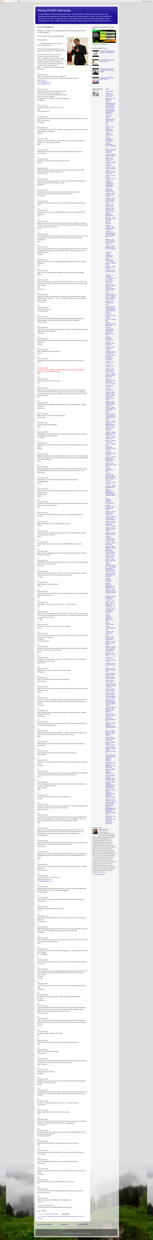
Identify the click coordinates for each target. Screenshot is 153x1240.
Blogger (88, 1233)
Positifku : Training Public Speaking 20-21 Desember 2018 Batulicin (111, 648)
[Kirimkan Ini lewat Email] (62, 1214)
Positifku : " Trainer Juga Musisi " (109, 134)
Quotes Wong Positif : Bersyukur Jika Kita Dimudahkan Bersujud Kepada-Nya (111, 717)
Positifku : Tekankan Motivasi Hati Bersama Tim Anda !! (109, 618)
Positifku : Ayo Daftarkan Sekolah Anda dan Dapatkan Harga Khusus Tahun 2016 (111, 288)
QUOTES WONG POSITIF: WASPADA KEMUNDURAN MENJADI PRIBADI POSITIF (111, 793)
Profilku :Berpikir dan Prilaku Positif (111, 696)
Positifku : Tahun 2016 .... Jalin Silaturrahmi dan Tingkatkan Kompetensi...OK (110, 603)
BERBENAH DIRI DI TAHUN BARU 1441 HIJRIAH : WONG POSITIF (110, 105)
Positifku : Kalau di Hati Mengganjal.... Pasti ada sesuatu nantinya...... (111, 447)
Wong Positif (104, 829)
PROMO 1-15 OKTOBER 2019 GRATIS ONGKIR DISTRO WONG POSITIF (110, 702)
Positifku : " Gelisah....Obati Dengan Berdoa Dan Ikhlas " (110, 227)
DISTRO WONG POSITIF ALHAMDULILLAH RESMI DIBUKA (107, 70)
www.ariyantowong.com (44, 82)
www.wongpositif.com (43, 84)
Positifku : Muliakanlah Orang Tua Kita (110, 190)
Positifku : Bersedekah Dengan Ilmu (109, 338)
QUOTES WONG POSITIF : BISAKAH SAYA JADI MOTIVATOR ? (111, 726)
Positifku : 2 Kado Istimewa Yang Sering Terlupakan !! (111, 248)
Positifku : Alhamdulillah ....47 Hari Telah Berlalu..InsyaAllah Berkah (111, 261)
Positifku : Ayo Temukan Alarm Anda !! (110, 303)
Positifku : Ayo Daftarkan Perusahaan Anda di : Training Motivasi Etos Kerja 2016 (111, 278)
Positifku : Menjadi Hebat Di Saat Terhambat (111, 513)
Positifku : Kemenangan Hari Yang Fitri (111, 453)
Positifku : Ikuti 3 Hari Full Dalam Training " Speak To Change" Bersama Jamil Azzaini (110, 396)
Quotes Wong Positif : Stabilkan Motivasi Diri (110, 739)
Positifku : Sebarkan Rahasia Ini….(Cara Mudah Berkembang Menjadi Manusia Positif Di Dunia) (111, 567)
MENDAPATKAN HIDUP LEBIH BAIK (110, 121)
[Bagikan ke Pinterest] (69, 1214)
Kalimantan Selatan (109, 116)
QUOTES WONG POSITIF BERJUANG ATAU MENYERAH (111, 765)
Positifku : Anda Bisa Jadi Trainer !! (110, 272)
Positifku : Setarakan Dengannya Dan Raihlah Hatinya (110, 585)
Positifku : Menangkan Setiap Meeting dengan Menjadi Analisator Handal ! (110, 493)
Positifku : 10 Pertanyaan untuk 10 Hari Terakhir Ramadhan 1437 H (110, 234)
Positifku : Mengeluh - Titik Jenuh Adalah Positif (110, 507)
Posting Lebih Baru (44, 1224)
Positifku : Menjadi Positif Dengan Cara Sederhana (111, 518)
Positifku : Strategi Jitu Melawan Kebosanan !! (111, 597)
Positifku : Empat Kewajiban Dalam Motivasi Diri (110, 375)
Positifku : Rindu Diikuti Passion (110, 556)
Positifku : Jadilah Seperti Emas (110, 437)
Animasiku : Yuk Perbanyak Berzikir (110, 100)
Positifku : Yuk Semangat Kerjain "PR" (111, 654)
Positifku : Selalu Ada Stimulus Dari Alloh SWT (111, 575)
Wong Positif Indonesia (54, 10)
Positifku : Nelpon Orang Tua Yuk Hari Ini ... (110, 195)
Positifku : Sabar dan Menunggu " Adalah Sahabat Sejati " (110, 200)
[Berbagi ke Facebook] (67, 1214)
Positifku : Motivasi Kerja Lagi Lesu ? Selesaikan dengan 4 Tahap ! (111, 524)
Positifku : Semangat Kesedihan (108, 580)
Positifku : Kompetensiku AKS (110, 470)
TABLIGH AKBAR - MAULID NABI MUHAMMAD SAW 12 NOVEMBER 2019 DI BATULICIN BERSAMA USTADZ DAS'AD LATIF (111, 808)
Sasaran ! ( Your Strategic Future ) (110, 800)
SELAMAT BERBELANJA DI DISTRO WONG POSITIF (107, 51)
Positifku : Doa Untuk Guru (110, 362)
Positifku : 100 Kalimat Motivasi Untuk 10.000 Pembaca (110, 242)
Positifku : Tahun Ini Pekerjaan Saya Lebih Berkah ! (110, 611)
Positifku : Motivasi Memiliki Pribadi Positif (111, 529)
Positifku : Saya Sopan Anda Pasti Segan (110, 561)
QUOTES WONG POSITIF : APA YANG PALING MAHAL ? (110, 709)
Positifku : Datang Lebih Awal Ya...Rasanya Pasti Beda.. (110, 357)
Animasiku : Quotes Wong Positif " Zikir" (109, 95)
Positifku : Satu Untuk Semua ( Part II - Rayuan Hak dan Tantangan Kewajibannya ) (110, 212)
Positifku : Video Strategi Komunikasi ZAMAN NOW (110, 129)
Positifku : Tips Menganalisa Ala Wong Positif (110, 638)
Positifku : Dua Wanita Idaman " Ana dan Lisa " (110, 370)
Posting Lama (83, 1224)
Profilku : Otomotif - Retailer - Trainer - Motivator (111, 685)
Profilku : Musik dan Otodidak (110, 681)
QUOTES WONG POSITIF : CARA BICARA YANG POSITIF (110, 733)
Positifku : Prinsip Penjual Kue (110, 543)
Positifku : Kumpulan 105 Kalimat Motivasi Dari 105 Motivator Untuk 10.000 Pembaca (111, 477)
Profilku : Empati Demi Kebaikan (110, 677)
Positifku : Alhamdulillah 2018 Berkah (109, 139)
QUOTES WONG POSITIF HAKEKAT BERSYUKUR (110, 771)
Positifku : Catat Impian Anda (110, 347)
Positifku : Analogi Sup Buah (110, 267)
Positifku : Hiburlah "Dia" (109, 389)
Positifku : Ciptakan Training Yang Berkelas (110, 352)
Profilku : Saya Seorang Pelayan (110, 693)
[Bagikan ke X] (65, 1214)
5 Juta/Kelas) (109, 91)
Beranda (65, 1224)
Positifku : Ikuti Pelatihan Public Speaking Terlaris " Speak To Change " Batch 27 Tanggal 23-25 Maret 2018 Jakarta (110, 406)
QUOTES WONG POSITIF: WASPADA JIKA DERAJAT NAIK (110, 778)
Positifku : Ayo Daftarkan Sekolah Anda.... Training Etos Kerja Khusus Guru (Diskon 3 (111, 296)
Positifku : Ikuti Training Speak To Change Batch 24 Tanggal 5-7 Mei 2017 (111, 416)
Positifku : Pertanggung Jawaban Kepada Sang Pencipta (110, 538)
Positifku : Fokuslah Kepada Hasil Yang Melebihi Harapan (110, 381)
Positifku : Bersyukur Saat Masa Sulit (110, 343)
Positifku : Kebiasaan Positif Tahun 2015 (110, 172)
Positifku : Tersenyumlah (110, 623)
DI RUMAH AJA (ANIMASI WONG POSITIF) (107, 78)
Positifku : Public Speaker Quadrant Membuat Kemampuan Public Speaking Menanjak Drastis (111, 550)
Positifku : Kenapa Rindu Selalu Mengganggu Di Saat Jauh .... (111, 459)
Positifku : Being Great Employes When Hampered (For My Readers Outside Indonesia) (110, 310)
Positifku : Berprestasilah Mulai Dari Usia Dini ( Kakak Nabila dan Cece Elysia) (110, 331)
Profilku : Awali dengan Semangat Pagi (111, 670)
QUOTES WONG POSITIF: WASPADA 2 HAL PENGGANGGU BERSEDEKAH (110, 785)
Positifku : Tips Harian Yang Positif (110, 633)
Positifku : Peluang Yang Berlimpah (111, 533)
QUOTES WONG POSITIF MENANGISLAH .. (107, 60)
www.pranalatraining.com (44, 881)
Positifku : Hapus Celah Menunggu (110, 168)
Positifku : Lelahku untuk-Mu (111, 483)
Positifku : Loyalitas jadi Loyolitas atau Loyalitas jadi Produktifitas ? (110, 183)
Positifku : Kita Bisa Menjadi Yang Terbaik (111, 465)
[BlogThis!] (64, 1214)
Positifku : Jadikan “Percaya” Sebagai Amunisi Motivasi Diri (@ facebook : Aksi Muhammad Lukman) (111, 426)
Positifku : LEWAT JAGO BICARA (110, 486)
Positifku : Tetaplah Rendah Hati (110, 628)
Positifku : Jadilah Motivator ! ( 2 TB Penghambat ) (110, 433)
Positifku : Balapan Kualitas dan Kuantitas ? (111, 151)
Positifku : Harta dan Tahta (110, 386)
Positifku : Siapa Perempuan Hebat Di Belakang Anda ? (111, 592)
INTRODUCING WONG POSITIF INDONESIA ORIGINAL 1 (110, 112)
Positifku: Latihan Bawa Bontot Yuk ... (110, 665)
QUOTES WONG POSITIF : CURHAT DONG (110, 744)
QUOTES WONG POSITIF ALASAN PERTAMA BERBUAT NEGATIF (110, 757)
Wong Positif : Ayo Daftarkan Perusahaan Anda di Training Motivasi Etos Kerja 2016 (111, 820)
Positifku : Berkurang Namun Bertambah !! (111, 324)
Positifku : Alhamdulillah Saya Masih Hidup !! (111, 145)
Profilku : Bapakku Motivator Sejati (111, 674)
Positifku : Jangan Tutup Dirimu (110, 441)
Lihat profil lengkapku (98, 874)
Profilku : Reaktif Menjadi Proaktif (110, 689)
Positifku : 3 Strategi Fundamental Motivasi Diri (109, 254)
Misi (107, 124)
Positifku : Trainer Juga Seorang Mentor (110, 643)
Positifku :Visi (109, 658)
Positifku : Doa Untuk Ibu (110, 366)
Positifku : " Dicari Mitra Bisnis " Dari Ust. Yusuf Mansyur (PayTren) (110, 220)
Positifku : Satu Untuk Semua (110, 205)
